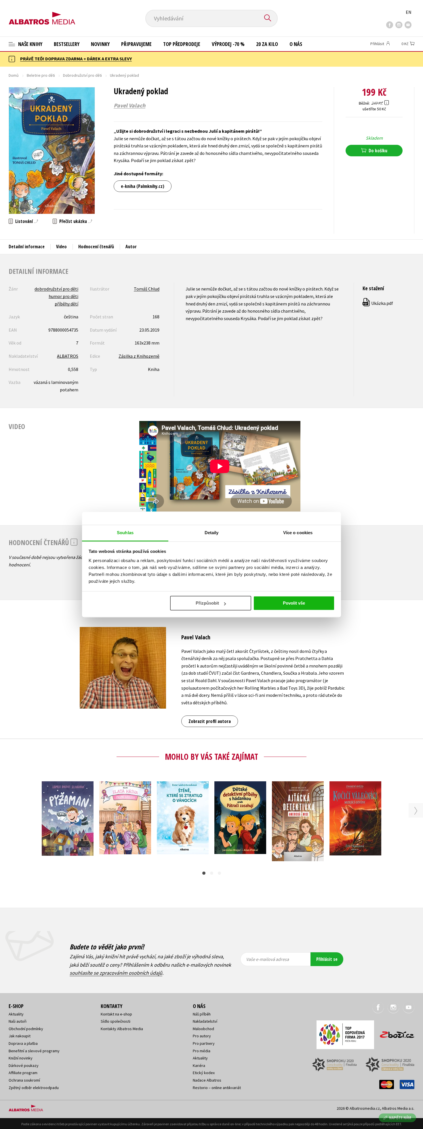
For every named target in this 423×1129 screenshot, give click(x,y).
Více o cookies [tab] (298, 532)
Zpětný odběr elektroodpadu (34, 1087)
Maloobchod (203, 1028)
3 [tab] (219, 873)
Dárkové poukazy (24, 1065)
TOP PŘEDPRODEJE (181, 44)
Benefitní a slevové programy (34, 1050)
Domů (14, 75)
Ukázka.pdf (378, 303)
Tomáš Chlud (146, 289)
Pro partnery (204, 1043)
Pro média (201, 1050)
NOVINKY (100, 44)
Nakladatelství (205, 1021)
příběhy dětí (66, 304)
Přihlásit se (327, 959)
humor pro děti (63, 296)
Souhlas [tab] (125, 532)
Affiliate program (23, 1072)
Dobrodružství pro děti (82, 75)
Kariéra (199, 1065)
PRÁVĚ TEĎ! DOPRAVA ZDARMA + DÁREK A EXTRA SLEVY (76, 58)
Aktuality (16, 1014)
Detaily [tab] (212, 532)
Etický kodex (204, 1072)
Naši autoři (17, 1021)
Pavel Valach (129, 105)
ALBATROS (67, 356)
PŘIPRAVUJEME (136, 44)
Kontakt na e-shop (116, 1014)
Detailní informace (27, 246)
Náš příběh (202, 1014)
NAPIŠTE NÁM (400, 1117)
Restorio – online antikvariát (217, 1087)
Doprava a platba (23, 1043)
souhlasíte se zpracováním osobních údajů (116, 973)
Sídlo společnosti (115, 1021)
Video (61, 246)
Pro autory (202, 1035)
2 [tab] (211, 873)
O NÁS (295, 44)
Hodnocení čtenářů (96, 246)
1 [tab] (203, 873)
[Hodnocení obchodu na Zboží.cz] (394, 1033)
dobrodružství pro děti (56, 289)
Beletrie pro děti (41, 75)
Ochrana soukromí (24, 1080)
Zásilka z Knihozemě (139, 356)
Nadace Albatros (207, 1080)
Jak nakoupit (20, 1035)
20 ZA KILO (267, 44)
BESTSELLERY (66, 44)
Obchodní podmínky (26, 1028)
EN (408, 12)
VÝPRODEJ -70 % (228, 44)
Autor (131, 246)
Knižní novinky (21, 1058)
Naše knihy (29, 44)
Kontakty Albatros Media (122, 1028)
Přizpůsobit (207, 603)
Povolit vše (294, 603)
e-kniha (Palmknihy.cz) (142, 186)
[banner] (42, 13)
